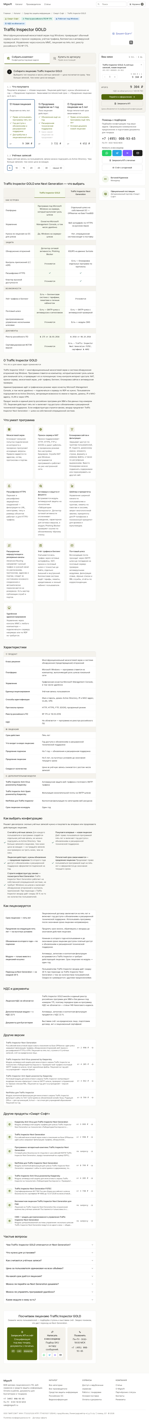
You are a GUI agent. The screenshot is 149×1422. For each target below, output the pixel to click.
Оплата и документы (92, 1399)
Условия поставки (90, 1396)
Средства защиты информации (37, 13)
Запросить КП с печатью (123, 160)
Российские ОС (56, 1396)
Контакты (120, 1396)
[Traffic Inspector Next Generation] (50, 1047)
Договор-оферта (40, 1418)
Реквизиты (121, 1399)
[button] (21, 123)
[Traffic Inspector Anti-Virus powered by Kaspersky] (50, 1064)
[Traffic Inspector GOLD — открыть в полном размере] (122, 33)
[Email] (137, 153)
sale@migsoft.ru (10, 1405)
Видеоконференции (58, 1399)
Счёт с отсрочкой (123, 167)
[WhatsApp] (106, 153)
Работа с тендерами (91, 1392)
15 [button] (24, 168)
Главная (7, 13)
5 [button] (9, 168)
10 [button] (17, 168)
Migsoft (7, 4)
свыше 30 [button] (57, 168)
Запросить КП (123, 103)
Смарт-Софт (58, 13)
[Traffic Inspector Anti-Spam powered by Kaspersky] (50, 1081)
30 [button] (46, 168)
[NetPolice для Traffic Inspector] (50, 1097)
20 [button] (31, 168)
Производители (33, 4)
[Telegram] (117, 153)
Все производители (58, 1389)
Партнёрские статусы (126, 1392)
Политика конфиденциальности (16, 1418)
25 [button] (39, 168)
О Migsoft (120, 1389)
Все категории (55, 1385)
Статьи (47, 4)
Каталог (19, 4)
